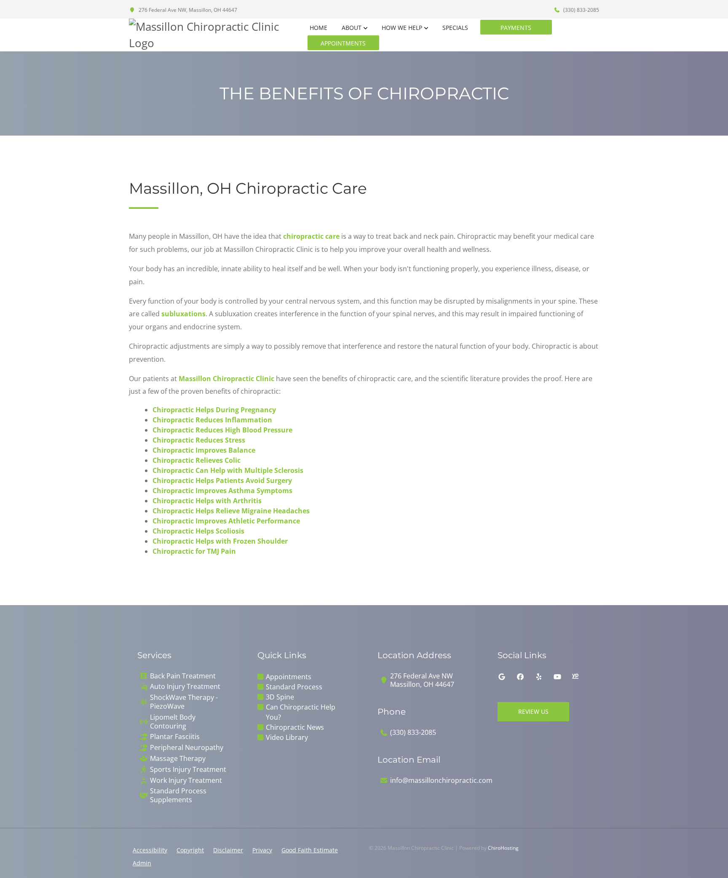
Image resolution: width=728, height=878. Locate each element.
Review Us (533, 711)
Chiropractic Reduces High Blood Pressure (222, 430)
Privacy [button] (262, 850)
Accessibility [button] (150, 850)
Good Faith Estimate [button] (309, 850)
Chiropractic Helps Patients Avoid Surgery (222, 480)
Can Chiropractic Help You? (300, 712)
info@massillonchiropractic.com (441, 780)
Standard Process (294, 686)
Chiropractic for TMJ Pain (194, 551)
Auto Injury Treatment (185, 686)
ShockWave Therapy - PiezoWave (184, 702)
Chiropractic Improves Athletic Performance (226, 521)
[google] (502, 677)
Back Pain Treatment (183, 676)
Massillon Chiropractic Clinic (226, 378)
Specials (455, 28)
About (351, 28)
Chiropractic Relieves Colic (197, 460)
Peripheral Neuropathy (186, 747)
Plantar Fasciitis (175, 736)
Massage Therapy (178, 758)
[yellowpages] (575, 677)
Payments (515, 28)
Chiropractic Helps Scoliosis (198, 531)
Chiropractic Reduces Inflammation (212, 419)
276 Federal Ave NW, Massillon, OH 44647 (187, 9)
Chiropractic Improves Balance (204, 450)
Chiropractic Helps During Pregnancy (214, 409)
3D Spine (280, 697)
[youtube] (557, 677)
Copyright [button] (190, 850)
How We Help (402, 28)
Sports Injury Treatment (188, 769)
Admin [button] (142, 863)
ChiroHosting (503, 847)
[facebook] (520, 677)
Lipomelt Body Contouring (172, 722)
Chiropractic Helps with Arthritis (207, 500)
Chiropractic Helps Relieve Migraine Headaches (231, 510)
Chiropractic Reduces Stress (199, 440)
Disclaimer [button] (228, 850)
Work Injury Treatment (186, 780)
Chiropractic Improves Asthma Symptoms (222, 490)
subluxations (183, 313)
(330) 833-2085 (580, 9)
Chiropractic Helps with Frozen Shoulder (220, 541)
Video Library (287, 737)
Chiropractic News (295, 727)
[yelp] (539, 677)
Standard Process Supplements (178, 795)
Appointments (343, 43)
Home (318, 28)
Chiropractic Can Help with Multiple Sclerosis (228, 470)
